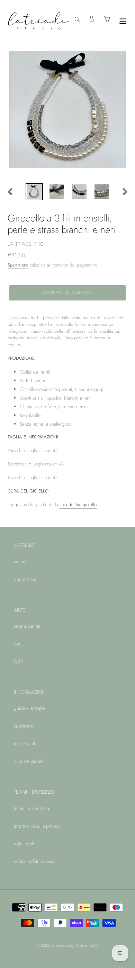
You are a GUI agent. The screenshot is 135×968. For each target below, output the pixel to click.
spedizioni (24, 725)
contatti (21, 643)
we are (20, 561)
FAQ (18, 661)
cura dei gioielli (29, 761)
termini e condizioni (33, 808)
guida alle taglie (29, 708)
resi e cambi (26, 743)
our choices (25, 579)
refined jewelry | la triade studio (74, 945)
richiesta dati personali (35, 861)
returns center (27, 625)
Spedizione (18, 265)
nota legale (24, 843)
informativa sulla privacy (37, 825)
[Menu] (122, 20)
